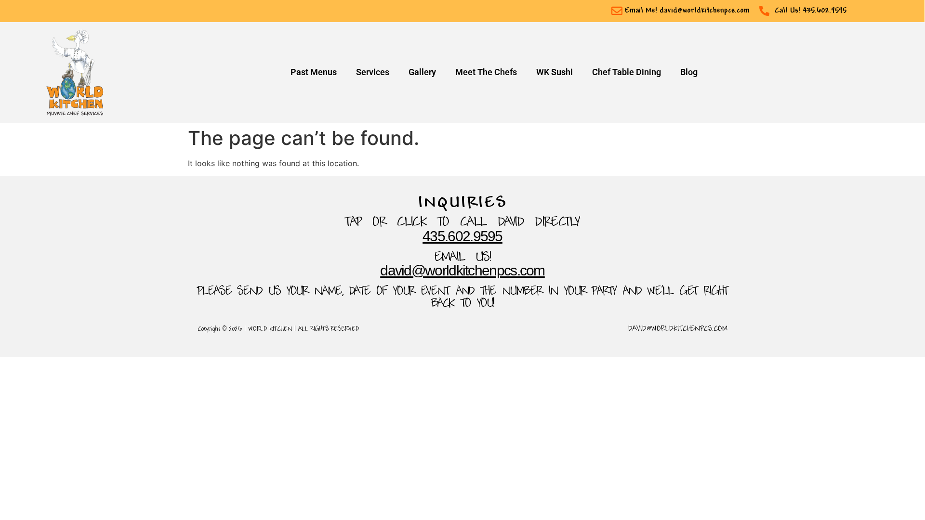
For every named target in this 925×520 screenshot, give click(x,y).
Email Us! (462, 257)
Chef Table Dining (626, 72)
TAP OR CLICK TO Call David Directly (462, 222)
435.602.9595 (462, 236)
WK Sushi (554, 72)
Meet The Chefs (486, 72)
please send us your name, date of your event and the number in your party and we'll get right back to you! (462, 298)
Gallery (422, 72)
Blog (689, 72)
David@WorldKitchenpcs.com (462, 270)
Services (372, 72)
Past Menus (314, 72)
